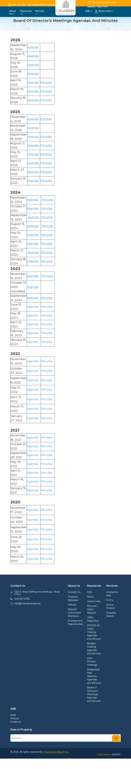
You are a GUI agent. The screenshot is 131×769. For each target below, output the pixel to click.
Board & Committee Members (74, 613)
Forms (109, 600)
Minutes (46, 172)
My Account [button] (104, 11)
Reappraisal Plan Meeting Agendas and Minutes (94, 676)
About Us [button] (12, 12)
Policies (72, 604)
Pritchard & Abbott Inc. (56, 751)
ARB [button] (87, 11)
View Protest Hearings (92, 661)
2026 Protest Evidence (15, 718)
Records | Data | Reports (92, 609)
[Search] (116, 738)
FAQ (89, 592)
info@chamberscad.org (27, 603)
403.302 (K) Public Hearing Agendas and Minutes (94, 632)
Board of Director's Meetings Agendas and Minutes (94, 694)
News (90, 596)
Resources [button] (25, 11)
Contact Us (74, 592)
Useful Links (93, 601)
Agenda (33, 163)
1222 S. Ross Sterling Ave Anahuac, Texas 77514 (37, 593)
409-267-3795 (22, 598)
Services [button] (39, 11)
